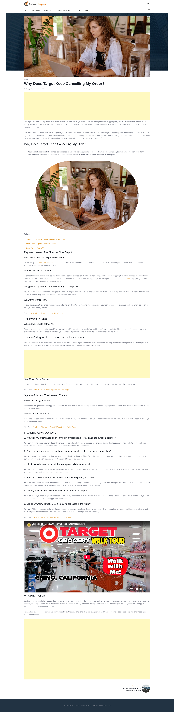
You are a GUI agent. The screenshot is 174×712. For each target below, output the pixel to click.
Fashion (78, 10)
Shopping (36, 10)
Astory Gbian (30, 89)
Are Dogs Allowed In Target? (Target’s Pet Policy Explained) (56, 427)
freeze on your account (121, 279)
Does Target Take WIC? (36, 248)
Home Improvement (63, 10)
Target (26, 79)
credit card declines (45, 263)
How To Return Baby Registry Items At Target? (51, 390)
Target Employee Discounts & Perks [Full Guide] (45, 239)
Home (26, 10)
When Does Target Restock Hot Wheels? (47, 313)
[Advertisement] (87, 106)
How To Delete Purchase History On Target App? (52, 517)
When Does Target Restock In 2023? (41, 244)
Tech (87, 10)
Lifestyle (48, 10)
